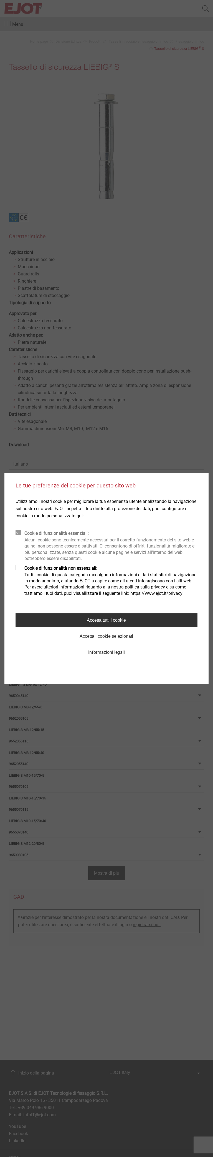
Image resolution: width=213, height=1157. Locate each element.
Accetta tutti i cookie (106, 620)
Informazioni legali (106, 652)
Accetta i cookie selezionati (106, 636)
